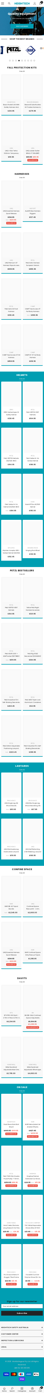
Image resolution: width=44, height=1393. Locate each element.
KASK (32, 502)
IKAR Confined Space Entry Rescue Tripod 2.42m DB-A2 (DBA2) (33, 953)
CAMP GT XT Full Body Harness (33, 356)
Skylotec (11, 548)
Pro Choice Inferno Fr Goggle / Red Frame (11, 1276)
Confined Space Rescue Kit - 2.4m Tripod (32, 907)
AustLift (33, 208)
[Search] (9, 3)
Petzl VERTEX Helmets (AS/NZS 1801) (11, 459)
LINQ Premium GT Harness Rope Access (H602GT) (11, 264)
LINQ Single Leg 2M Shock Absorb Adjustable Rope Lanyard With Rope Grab (11, 804)
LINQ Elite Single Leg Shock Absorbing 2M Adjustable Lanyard (32, 804)
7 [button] (28, 60)
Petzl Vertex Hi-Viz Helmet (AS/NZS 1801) (11, 505)
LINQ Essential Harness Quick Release (11, 212)
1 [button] (10, 60)
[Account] (34, 3)
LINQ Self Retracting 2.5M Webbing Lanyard (32, 850)
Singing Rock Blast (33, 550)
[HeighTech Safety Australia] (13, 49)
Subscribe (22, 1313)
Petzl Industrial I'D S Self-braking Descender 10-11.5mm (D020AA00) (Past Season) (11, 701)
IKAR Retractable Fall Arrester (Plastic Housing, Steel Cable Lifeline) (32, 1125)
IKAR (11, 904)
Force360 (32, 1272)
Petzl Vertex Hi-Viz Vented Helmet (32, 459)
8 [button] (31, 60)
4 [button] (19, 60)
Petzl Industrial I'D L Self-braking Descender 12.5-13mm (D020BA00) (33, 747)
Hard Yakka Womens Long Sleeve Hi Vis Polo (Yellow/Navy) (11, 1226)
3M (33, 1013)
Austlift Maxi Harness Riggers (32, 212)
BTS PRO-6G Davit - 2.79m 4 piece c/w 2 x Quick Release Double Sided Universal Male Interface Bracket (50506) (11, 1016)
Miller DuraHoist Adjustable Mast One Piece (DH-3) (11, 1068)
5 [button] (22, 60)
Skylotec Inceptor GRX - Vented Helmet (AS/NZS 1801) (11, 551)
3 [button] (16, 60)
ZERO (11, 410)
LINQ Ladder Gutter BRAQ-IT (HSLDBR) (32, 152)
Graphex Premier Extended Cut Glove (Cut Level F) (32, 1177)
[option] (13, 51)
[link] (12, 1389)
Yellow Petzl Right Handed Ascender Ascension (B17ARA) (32, 609)
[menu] (2, 3)
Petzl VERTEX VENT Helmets (32, 413)
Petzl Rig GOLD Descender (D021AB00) (32, 655)
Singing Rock (32, 548)
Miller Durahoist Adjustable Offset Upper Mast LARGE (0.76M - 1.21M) (32, 1068)
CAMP (33, 306)
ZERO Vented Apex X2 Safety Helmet (11, 413)
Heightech (11, 102)
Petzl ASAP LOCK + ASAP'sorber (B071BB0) (11, 655)
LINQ (11, 148)
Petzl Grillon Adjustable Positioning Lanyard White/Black (11, 747)
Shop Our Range (22, 26)
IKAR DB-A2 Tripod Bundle (11, 907)
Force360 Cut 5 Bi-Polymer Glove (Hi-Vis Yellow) (33, 1276)
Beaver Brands (32, 102)
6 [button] (25, 60)
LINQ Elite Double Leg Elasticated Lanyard (11, 850)
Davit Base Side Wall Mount (11, 1125)
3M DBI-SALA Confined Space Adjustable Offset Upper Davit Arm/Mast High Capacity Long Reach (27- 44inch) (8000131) (32, 1016)
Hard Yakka (11, 1223)
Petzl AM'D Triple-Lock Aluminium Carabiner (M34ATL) (33, 701)
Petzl (33, 260)
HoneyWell (11, 1065)
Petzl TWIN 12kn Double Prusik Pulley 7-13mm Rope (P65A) (11, 1177)
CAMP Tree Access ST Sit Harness (11, 356)
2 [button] (13, 60)
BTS (11, 1013)
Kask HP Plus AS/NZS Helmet (32, 505)
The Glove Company (32, 1223)
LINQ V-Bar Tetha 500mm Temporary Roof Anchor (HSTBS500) (11, 152)
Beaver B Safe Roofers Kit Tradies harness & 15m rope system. (33, 106)
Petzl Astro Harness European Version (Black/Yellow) (33, 264)
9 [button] (34, 60)
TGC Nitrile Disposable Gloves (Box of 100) (33, 1226)
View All (22, 71)
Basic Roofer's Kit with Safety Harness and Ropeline (11, 106)
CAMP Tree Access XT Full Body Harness (32, 310)
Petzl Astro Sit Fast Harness (11, 310)
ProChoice (11, 801)
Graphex (32, 1174)
